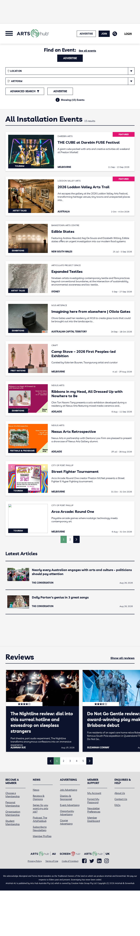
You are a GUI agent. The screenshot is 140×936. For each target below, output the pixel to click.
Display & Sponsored (66, 797)
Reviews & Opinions (38, 797)
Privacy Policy (35, 861)
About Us (119, 793)
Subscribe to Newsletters (40, 828)
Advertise (70, 58)
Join (104, 33)
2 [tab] (63, 761)
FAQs (117, 805)
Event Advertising (69, 805)
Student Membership (12, 822)
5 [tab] (83, 761)
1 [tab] (57, 761)
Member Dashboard (93, 819)
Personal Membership (12, 804)
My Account (94, 793)
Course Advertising (66, 822)
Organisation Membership (12, 813)
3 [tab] (70, 761)
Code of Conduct (70, 861)
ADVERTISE (86, 33)
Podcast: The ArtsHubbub (40, 819)
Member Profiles (42, 836)
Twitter (91, 861)
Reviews (19, 657)
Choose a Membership (12, 794)
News (36, 789)
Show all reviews (122, 658)
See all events (87, 50)
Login (128, 33)
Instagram (106, 861)
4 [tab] (76, 761)
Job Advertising (68, 789)
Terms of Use (51, 861)
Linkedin (99, 861)
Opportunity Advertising (67, 812)
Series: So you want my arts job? (40, 808)
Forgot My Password (93, 800)
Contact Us (120, 799)
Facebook (84, 861)
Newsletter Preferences (93, 810)
